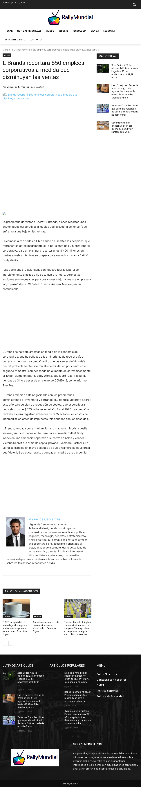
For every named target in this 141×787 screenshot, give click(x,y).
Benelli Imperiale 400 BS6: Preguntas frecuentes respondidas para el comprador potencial (77, 696)
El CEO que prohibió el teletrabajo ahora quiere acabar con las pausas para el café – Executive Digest (15, 628)
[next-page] (10, 643)
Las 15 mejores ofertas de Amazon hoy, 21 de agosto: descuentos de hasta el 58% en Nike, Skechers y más (124, 91)
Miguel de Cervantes (18, 86)
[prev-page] (5, 643)
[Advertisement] (47, 184)
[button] (134, 4)
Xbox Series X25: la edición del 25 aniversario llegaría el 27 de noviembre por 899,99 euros (124, 71)
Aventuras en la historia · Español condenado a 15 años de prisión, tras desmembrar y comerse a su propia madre (77, 717)
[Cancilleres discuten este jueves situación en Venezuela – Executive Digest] (47, 608)
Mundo (6, 49)
